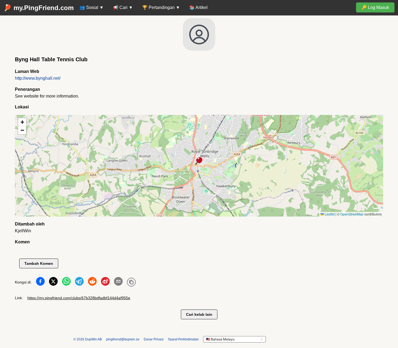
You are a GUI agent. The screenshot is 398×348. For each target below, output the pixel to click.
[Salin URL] (131, 282)
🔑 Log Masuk (375, 7)
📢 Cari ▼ (123, 7)
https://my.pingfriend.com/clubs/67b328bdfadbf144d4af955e (78, 298)
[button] (199, 161)
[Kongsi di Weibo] (105, 282)
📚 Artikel (198, 7)
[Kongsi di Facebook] (40, 282)
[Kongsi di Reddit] (92, 282)
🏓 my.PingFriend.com (39, 7)
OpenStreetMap (352, 214)
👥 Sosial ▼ (92, 7)
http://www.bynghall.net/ (37, 78)
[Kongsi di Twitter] (53, 282)
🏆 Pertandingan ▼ (161, 7)
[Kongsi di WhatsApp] (66, 282)
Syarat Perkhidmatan (183, 339)
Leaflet (329, 214)
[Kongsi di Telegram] (79, 282)
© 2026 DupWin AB (87, 339)
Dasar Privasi (154, 339)
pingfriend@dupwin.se (122, 339)
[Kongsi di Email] (118, 282)
